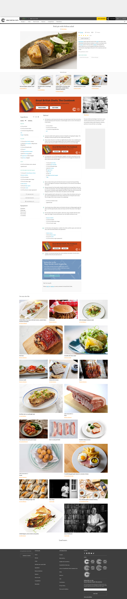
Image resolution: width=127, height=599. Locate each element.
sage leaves (24, 155)
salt (21, 132)
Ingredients (37, 567)
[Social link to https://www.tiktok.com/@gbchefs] (93, 553)
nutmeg (26, 153)
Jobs (60, 578)
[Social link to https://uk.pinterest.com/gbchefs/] (86, 553)
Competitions (37, 580)
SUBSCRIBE (52, 275)
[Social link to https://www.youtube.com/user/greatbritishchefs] (91, 553)
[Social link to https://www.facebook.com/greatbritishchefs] (84, 553)
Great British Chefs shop (64, 565)
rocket (26, 187)
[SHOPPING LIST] (38, 117)
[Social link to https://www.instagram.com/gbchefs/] (89, 553)
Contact (61, 554)
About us (61, 575)
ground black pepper (28, 151)
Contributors (62, 582)
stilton (95, 44)
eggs (22, 134)
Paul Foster (64, 29)
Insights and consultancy (64, 561)
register (52, 286)
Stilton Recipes (94, 57)
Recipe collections (38, 571)
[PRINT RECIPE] (36, 117)
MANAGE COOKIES (27, 555)
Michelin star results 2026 (40, 564)
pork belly (28, 141)
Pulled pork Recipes (84, 57)
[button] (23, 21)
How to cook (37, 577)
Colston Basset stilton (31, 173)
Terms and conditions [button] (47, 278)
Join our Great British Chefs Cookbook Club (68, 568)
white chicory (24, 183)
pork (97, 41)
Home (36, 554)
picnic (81, 44)
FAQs (60, 571)
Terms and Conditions (63, 589)
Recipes (36, 557)
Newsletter (37, 584)
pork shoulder (28, 143)
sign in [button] (47, 286)
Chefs (36, 561)
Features (36, 574)
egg (47, 177)
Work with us (62, 558)
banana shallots (24, 175)
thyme (24, 157)
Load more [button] (63, 540)
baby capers (27, 185)
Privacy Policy (62, 585)
